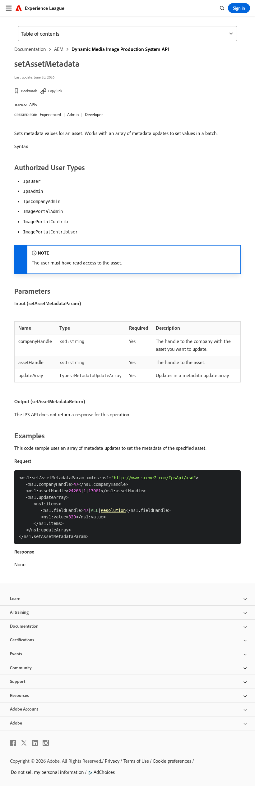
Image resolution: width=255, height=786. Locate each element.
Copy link (55, 90)
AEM (58, 49)
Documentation (30, 49)
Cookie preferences (172, 761)
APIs (33, 104)
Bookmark (29, 90)
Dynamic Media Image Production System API (120, 49)
